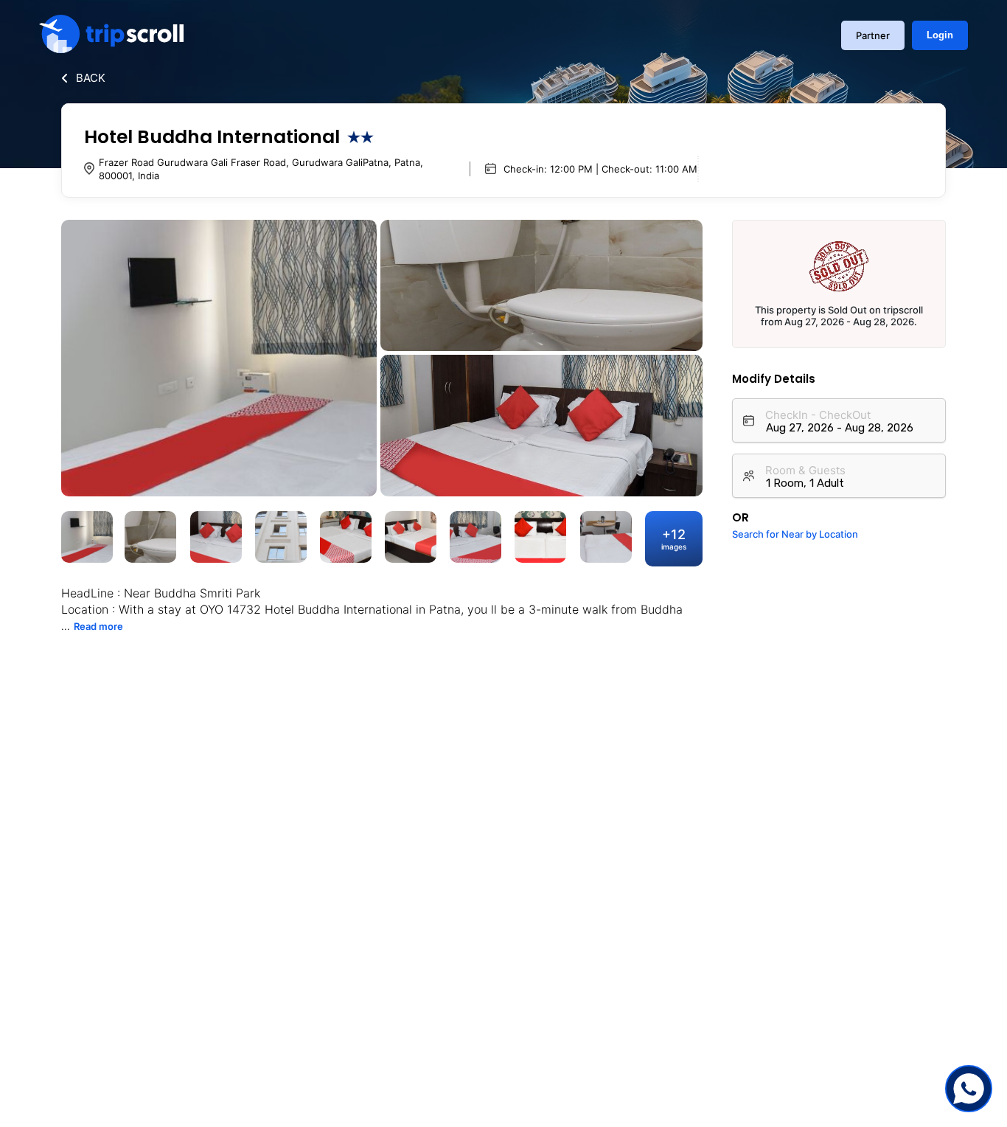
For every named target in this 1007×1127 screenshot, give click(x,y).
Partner (873, 35)
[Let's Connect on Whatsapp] (968, 1088)
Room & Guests (805, 470)
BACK (90, 78)
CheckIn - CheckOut (818, 415)
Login (940, 35)
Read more (98, 626)
